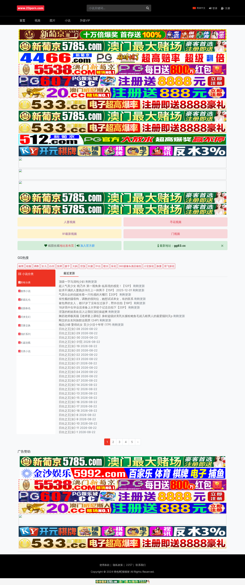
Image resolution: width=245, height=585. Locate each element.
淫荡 (82, 266)
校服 (28, 266)
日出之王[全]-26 (69, 376)
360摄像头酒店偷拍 (130, 266)
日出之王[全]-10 (69, 423)
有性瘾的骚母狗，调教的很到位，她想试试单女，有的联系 (96, 299)
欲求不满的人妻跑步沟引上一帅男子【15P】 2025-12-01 (95, 290)
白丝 (51, 266)
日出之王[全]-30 (69, 337)
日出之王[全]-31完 (71, 342)
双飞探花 (169, 266)
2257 (129, 564)
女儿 (44, 266)
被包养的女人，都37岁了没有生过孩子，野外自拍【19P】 (96, 303)
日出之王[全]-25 (69, 367)
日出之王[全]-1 (68, 432)
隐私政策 (118, 564)
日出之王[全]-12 (69, 389)
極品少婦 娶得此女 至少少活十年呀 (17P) (85, 324)
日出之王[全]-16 (69, 402)
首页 (22, 20)
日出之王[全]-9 (68, 419)
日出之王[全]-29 (69, 333)
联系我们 (141, 564)
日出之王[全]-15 (69, 397)
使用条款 (105, 564)
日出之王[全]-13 (69, 393)
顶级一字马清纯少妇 (72, 281)
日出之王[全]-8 (68, 415)
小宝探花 (149, 266)
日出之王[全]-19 (69, 346)
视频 (37, 20)
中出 (98, 266)
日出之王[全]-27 (69, 380)
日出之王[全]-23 (69, 359)
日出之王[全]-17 (69, 406)
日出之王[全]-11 (69, 428)
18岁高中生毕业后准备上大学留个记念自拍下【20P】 (93, 307)
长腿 (90, 266)
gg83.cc (180, 245)
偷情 (20, 266)
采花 (113, 266)
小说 (67, 20)
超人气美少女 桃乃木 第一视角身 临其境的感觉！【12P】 (96, 286)
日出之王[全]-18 (69, 410)
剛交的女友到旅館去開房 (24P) (79, 320)
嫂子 (67, 266)
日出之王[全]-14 (69, 385)
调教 (36, 266)
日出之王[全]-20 (69, 350)
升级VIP (85, 20)
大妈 (74, 266)
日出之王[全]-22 (69, 354)
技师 (59, 266)
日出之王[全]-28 (69, 329)
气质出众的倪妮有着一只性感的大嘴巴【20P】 (89, 294)
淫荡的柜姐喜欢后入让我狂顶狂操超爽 (84, 311)
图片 (52, 20)
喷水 (105, 266)
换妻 (159, 266)
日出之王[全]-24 (69, 372)
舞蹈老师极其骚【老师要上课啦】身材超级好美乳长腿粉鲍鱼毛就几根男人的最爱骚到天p (116, 316)
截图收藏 (61, 245)
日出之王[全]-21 (69, 363)
